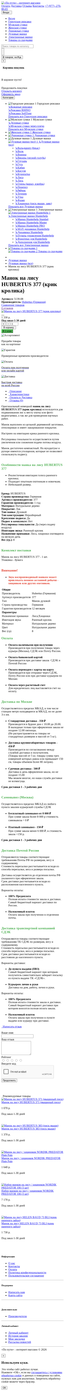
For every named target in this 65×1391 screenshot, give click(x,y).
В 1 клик (7, 331)
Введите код (8, 1063)
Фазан (20, 200)
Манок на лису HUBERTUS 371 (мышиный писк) (31, 1102)
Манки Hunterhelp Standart (31, 219)
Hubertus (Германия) (34, 302)
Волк (19, 151)
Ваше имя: (7, 1032)
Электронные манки (20, 37)
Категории (8, 97)
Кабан (20, 167)
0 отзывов (7, 308)
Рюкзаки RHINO (19, 110)
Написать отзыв (11, 1026)
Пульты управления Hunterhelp (34, 235)
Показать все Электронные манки (28, 245)
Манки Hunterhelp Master (31, 222)
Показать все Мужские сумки (25, 129)
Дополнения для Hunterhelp (32, 242)
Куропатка (22, 174)
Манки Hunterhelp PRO (30, 225)
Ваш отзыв (7, 1039)
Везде (11, 18)
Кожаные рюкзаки (20, 106)
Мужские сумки (17, 24)
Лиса (19, 177)
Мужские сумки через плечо (26, 126)
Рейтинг (6, 1057)
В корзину (9, 327)
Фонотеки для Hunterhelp (31, 238)
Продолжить (9, 1080)
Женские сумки (17, 27)
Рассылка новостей (19, 1342)
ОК (4, 1388)
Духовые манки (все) (20, 263)
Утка (19, 196)
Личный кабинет (18, 1332)
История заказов (18, 1335)
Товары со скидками (20, 40)
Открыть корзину (11, 91)
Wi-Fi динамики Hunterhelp (32, 229)
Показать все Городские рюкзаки (27, 116)
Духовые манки (17, 33)
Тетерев (21, 193)
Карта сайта (15, 1295)
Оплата (12, 1269)
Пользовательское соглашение (26, 1275)
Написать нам (16, 1292)
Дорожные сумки (18, 30)
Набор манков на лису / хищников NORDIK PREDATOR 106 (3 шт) (27, 1192)
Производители (17, 1316)
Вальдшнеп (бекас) (27, 148)
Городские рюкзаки (19, 21)
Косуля (20, 170)
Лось (19, 180)
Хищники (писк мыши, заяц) (33, 203)
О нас (11, 1263)
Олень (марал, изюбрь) (29, 183)
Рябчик (20, 190)
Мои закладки (16, 1338)
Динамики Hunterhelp (29, 232)
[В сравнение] (2, 315)
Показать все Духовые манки (25, 206)
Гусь (19, 164)
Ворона (20, 154)
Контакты (14, 1266)
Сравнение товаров (12, 305)
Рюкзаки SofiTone (20, 113)
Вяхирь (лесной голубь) (30, 157)
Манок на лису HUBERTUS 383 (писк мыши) (28, 1128)
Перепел (21, 187)
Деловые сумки (18, 122)
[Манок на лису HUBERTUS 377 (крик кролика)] (31, 311)
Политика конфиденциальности (27, 1272)
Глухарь (21, 161)
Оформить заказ (10, 94)
